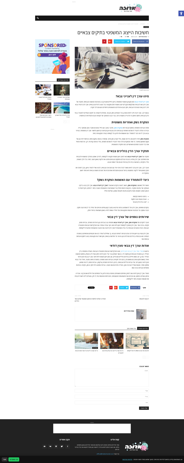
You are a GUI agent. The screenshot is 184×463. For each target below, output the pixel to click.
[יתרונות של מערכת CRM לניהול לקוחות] (137, 341)
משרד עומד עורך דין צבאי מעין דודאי (132, 251)
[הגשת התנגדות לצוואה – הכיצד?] (43, 89)
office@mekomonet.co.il (105, 454)
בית (148, 24)
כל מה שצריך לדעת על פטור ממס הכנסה (86, 351)
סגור (4, 459)
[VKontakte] (50, 446)
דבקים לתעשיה (144, 299)
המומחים (146, 27)
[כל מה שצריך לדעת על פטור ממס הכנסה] (86, 341)
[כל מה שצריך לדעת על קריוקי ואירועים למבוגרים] (111, 341)
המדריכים (95, 348)
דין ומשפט (48, 94)
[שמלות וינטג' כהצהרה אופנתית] (62, 89)
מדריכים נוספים (143, 328)
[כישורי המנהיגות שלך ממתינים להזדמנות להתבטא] (43, 107)
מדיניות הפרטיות (127, 459)
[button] (181, 13)
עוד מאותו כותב (131, 328)
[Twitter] (62, 446)
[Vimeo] (56, 446)
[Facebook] (67, 446)
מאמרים (49, 112)
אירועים (121, 348)
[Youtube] (44, 446)
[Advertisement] (74, 8)
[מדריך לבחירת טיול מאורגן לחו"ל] (62, 107)
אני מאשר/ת (14, 459)
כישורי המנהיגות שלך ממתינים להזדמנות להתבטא (43, 116)
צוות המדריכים (143, 36)
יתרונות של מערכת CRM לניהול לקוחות (138, 351)
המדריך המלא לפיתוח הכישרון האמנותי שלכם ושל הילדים (90, 300)
